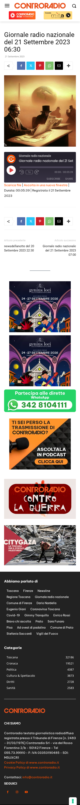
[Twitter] (30, 66)
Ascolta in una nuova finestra (45, 185)
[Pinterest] (40, 66)
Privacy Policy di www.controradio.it (32, 767)
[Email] (59, 66)
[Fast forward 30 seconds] (36, 172)
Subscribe (53, 178)
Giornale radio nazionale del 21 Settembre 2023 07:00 (59, 250)
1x (29, 172)
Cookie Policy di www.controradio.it (31, 762)
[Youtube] (26, 792)
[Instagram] (17, 792)
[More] (68, 66)
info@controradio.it (37, 777)
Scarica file (12, 185)
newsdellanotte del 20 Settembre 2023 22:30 (19, 248)
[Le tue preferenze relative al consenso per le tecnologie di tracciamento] (73, 801)
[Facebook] (21, 66)
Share (69, 178)
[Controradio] (40, 6)
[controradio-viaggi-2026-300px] (40, 468)
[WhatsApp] (49, 66)
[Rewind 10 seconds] (21, 172)
